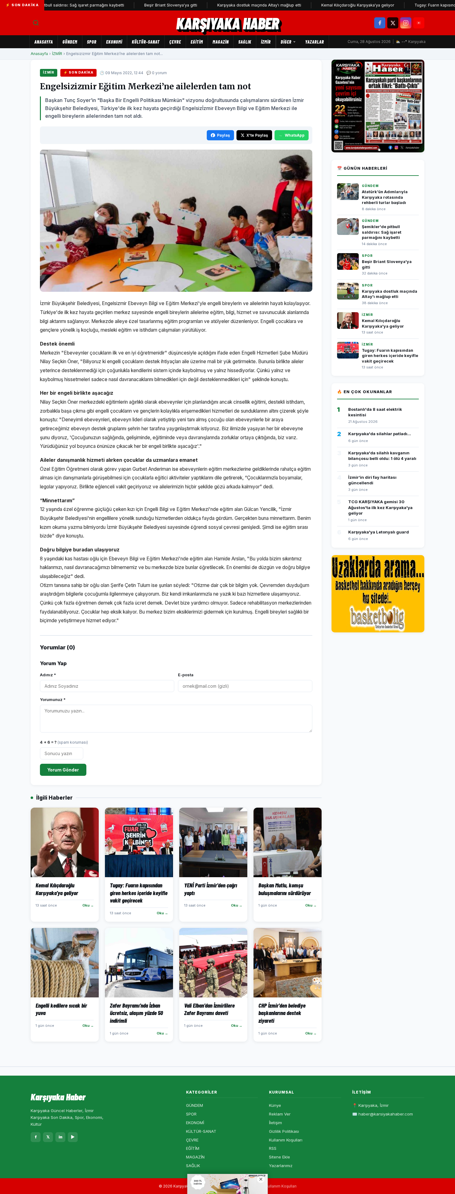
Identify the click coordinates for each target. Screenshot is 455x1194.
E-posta (185, 674)
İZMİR (266, 42)
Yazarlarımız (280, 1165)
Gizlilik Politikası (284, 1131)
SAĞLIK (244, 42)
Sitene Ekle (279, 1156)
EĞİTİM (197, 42)
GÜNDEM (70, 42)
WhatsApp (295, 135)
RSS (272, 1148)
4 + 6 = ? (64, 742)
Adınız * (48, 674)
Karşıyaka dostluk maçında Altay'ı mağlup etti (233, 5)
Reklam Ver (280, 1113)
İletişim (275, 1122)
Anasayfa (43, 42)
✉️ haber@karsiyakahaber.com (382, 1113)
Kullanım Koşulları (285, 1139)
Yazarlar (314, 42)
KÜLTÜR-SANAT (146, 42)
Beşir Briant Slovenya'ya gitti (144, 5)
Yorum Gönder (63, 769)
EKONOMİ (114, 42)
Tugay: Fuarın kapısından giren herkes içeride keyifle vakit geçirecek (390, 355)
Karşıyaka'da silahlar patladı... (379, 433)
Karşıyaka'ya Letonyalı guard (378, 531)
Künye (275, 1105)
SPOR (92, 42)
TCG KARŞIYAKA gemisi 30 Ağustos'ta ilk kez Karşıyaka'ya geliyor (380, 507)
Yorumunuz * (53, 699)
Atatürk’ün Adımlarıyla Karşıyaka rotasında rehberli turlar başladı (385, 197)
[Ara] (36, 23)
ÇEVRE (175, 42)
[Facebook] (379, 22)
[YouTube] (418, 22)
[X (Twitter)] (392, 22)
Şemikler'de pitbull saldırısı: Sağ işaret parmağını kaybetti (381, 232)
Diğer (286, 42)
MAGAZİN (221, 42)
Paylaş (223, 135)
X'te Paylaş (257, 135)
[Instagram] (405, 22)
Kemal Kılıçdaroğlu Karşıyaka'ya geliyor (331, 5)
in (60, 1136)
